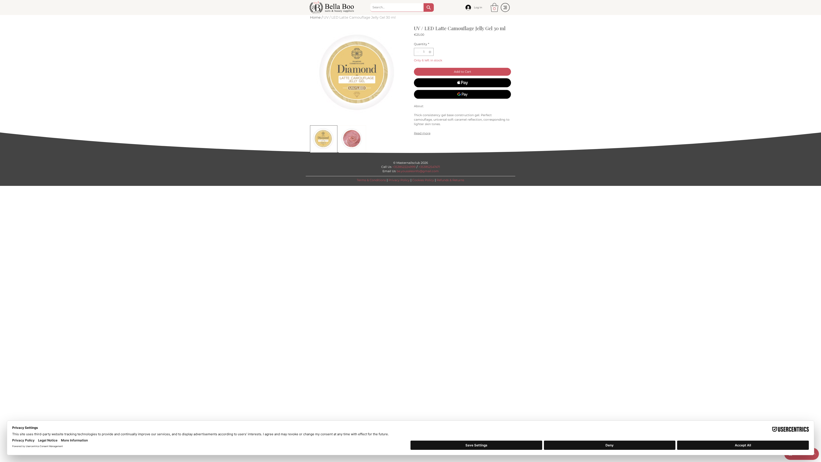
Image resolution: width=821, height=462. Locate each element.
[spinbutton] (424, 52)
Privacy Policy (399, 180)
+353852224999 (404, 167)
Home (315, 17)
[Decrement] (417, 52)
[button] (494, 7)
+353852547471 (429, 167)
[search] (429, 7)
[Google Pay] (462, 94)
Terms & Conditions (371, 180)
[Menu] (505, 7)
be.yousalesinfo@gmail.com (418, 171)
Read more (422, 133)
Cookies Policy (423, 180)
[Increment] (430, 52)
